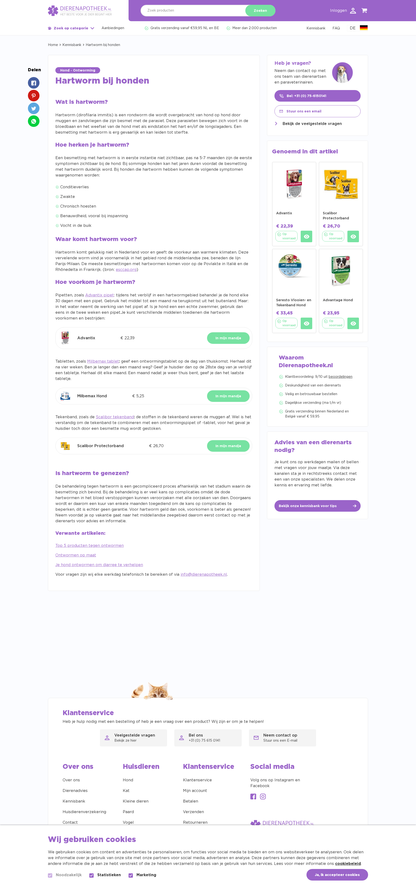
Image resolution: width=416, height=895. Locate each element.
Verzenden (193, 812)
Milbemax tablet (103, 361)
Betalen (190, 801)
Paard (128, 812)
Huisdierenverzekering (84, 812)
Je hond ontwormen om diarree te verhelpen (99, 565)
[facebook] (253, 797)
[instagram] (263, 797)
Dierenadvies (75, 791)
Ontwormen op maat (75, 555)
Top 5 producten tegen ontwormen (89, 546)
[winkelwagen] (364, 11)
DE (353, 28)
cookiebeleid (348, 864)
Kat (126, 791)
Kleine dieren (136, 801)
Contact (70, 822)
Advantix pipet (99, 295)
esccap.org (126, 270)
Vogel (128, 822)
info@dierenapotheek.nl (204, 574)
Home (53, 45)
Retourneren (195, 822)
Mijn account (195, 791)
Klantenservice (197, 780)
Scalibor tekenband (115, 417)
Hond (128, 780)
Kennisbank (71, 45)
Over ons (71, 780)
